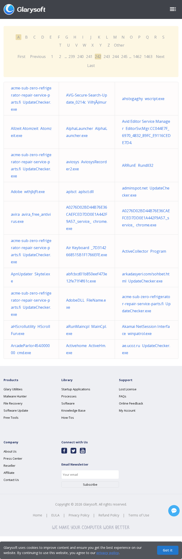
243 (107, 56)
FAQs (122, 396)
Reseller (9, 465)
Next (160, 56)
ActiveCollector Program (144, 251)
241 (89, 56)
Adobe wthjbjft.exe (28, 191)
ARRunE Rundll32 (137, 165)
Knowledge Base (73, 410)
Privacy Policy (78, 515)
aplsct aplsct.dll (80, 191)
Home (37, 515)
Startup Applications (75, 389)
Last (91, 65)
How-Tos (67, 417)
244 (115, 56)
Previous (38, 56)
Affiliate (9, 473)
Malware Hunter (15, 396)
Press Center (13, 458)
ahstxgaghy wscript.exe (143, 98)
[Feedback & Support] (174, 510)
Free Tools (11, 417)
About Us (10, 451)
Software (68, 403)
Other (119, 45)
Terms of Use (138, 515)
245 (124, 56)
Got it (168, 550)
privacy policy (107, 552)
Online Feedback (131, 403)
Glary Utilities (13, 389)
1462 (137, 56)
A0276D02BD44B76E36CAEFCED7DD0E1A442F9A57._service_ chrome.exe (146, 218)
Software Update (16, 410)
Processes (69, 396)
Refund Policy (108, 515)
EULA (55, 515)
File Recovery (13, 403)
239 (71, 56)
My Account (127, 410)
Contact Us (11, 480)
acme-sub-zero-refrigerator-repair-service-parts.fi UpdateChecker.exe (146, 303)
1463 (148, 56)
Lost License (127, 389)
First (21, 56)
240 (80, 56)
